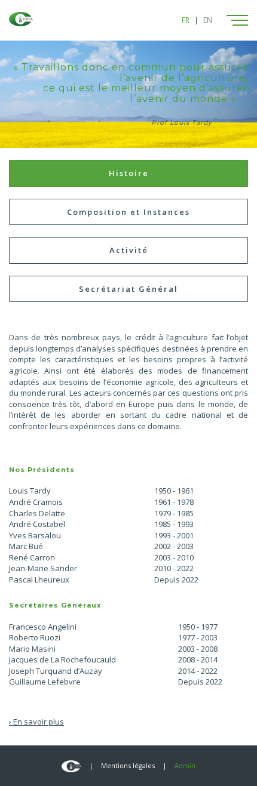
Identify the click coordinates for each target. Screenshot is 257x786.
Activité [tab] (128, 250)
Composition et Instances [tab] (128, 211)
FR (185, 20)
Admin (185, 765)
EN (207, 20)
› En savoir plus (36, 721)
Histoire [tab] (129, 173)
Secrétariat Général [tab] (128, 288)
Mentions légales (128, 765)
